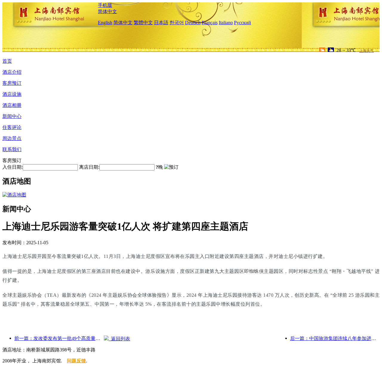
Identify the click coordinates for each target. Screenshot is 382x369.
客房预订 (11, 83)
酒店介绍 (11, 72)
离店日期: (89, 167)
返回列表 (119, 338)
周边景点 (11, 138)
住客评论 (11, 127)
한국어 (177, 22)
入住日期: (12, 167)
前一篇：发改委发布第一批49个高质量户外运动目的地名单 (59, 338)
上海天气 (366, 51)
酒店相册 (11, 105)
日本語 (161, 22)
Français (210, 22)
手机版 (105, 5)
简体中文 (107, 11)
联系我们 (11, 149)
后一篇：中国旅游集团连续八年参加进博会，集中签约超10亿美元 (335, 338)
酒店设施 (11, 94)
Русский (242, 22)
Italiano (226, 22)
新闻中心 (11, 116)
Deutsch (193, 22)
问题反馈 (76, 360)
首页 (7, 61)
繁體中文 (143, 22)
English (105, 22)
